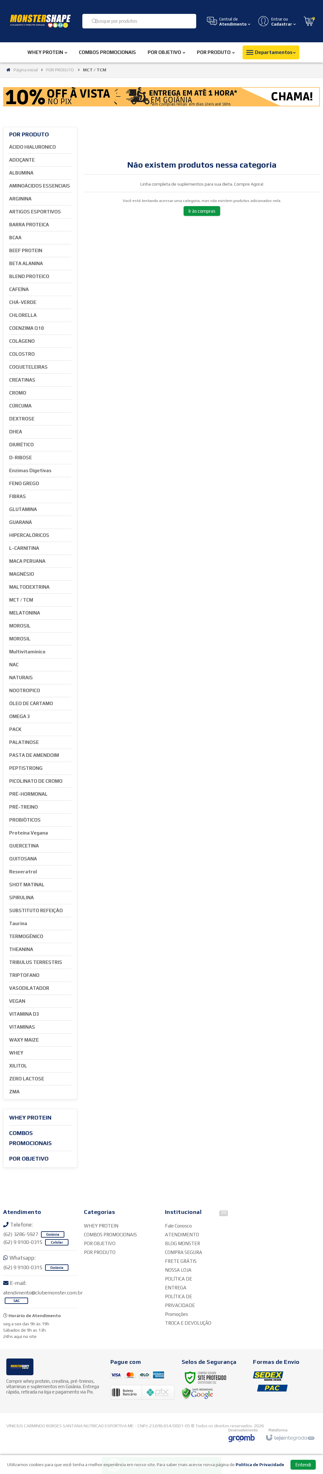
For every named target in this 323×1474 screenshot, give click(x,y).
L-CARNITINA (24, 548)
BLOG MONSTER (182, 1243)
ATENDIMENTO (182, 1234)
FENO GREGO (24, 483)
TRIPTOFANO (24, 975)
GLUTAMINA (23, 509)
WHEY (16, 1052)
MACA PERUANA (27, 561)
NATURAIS (21, 677)
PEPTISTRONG (26, 768)
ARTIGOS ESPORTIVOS (35, 211)
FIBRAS (17, 496)
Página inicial (26, 69)
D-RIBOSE (20, 457)
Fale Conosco (178, 1225)
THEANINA (21, 949)
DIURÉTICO (21, 444)
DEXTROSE (21, 418)
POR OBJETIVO (99, 1243)
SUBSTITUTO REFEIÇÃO (36, 910)
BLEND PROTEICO (29, 276)
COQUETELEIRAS (28, 367)
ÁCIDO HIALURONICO (32, 147)
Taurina (18, 923)
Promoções (176, 1314)
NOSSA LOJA (178, 1270)
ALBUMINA (21, 172)
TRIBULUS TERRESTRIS (35, 962)
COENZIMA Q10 (26, 328)
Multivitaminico (27, 651)
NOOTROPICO (24, 690)
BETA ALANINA (26, 263)
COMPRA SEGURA (183, 1252)
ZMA (14, 1091)
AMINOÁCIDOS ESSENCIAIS (39, 185)
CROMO (17, 392)
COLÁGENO (22, 341)
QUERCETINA (24, 845)
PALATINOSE (24, 742)
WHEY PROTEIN (101, 1225)
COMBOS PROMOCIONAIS (110, 1234)
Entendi (303, 1464)
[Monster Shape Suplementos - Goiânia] (40, 21)
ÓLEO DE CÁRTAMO (31, 703)
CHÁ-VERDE (22, 302)
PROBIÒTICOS (25, 820)
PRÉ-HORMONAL (28, 794)
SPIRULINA (21, 897)
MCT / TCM (21, 600)
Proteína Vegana (28, 832)
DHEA (15, 431)
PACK (15, 729)
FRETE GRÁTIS (181, 1261)
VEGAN (17, 1001)
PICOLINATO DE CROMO (35, 781)
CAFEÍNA (19, 289)
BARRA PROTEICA (29, 224)
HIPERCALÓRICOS (29, 535)
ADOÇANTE (22, 160)
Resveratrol (23, 871)
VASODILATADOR (29, 988)
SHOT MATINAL (26, 884)
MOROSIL (20, 625)
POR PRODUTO (60, 69)
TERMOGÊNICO (26, 936)
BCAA (15, 237)
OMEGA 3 (19, 716)
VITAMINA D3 (24, 1014)
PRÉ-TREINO (23, 807)
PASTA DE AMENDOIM (34, 755)
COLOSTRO (22, 354)
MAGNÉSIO (21, 574)
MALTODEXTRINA (29, 587)
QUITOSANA (23, 858)
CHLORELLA (23, 315)
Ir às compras (201, 211)
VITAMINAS (22, 1027)
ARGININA (20, 198)
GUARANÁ (20, 522)
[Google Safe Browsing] (197, 1393)
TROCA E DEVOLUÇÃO (188, 1323)
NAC (14, 664)
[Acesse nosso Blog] (223, 1215)
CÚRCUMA (20, 405)
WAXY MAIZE (24, 1040)
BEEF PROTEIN (25, 250)
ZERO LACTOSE (26, 1078)
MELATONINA (24, 612)
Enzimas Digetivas (30, 470)
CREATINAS (22, 380)
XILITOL (18, 1065)
